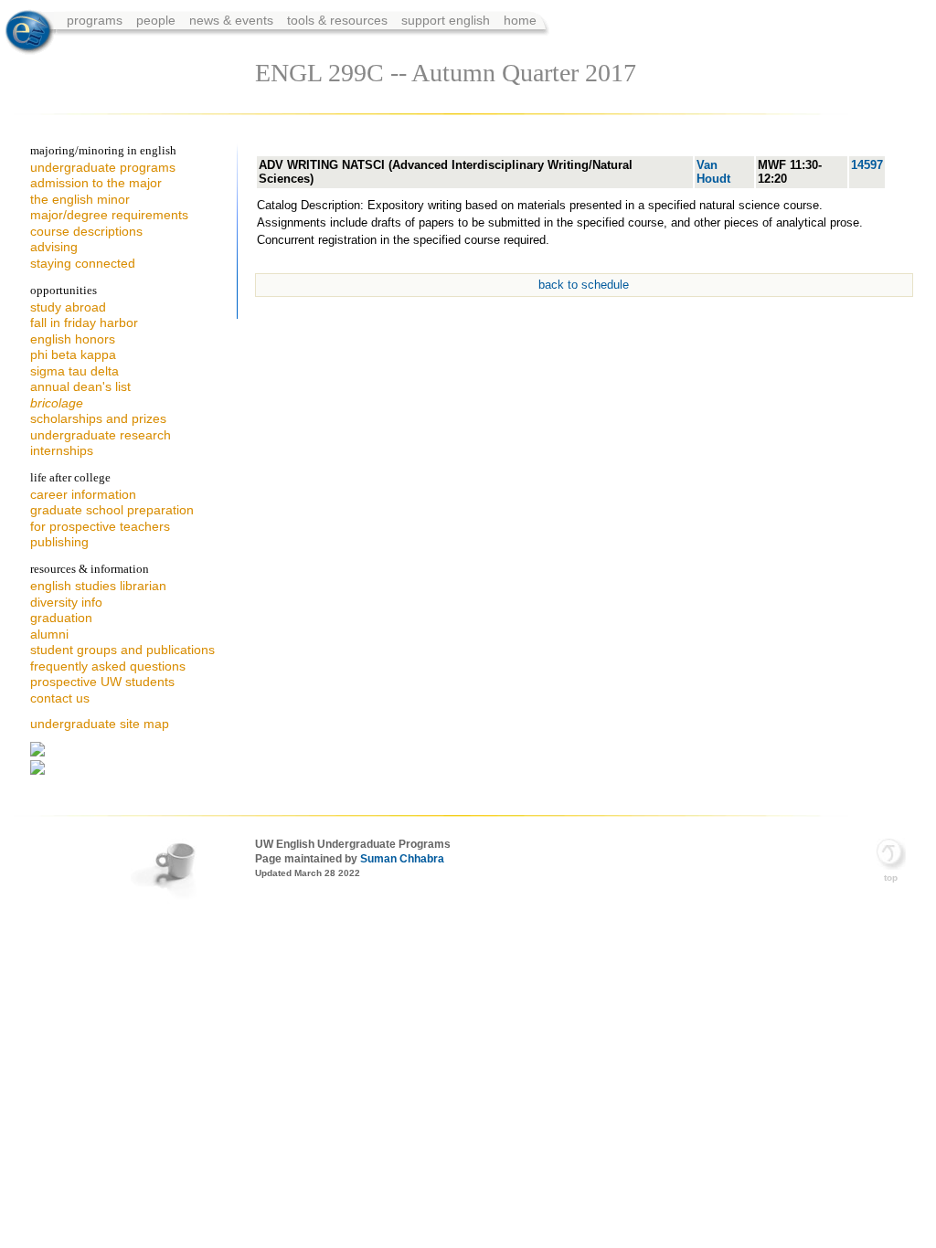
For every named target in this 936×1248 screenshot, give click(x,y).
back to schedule (583, 284)
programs (96, 20)
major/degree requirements (109, 214)
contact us (60, 698)
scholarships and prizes (98, 418)
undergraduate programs (103, 167)
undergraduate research (100, 435)
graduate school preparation (112, 509)
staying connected (82, 263)
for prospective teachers (100, 526)
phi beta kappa (73, 354)
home (520, 20)
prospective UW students (102, 681)
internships (61, 450)
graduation (61, 617)
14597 (867, 165)
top (891, 878)
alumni (49, 634)
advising (54, 246)
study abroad (68, 307)
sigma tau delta (74, 371)
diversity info (66, 602)
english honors (72, 339)
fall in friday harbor (84, 322)
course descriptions (86, 231)
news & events (233, 20)
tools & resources (339, 20)
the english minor (80, 199)
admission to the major (96, 182)
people (157, 20)
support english (445, 20)
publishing (59, 541)
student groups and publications (122, 649)
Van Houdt (713, 172)
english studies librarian (98, 585)
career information (83, 494)
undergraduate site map (99, 723)
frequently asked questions (108, 666)
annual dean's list (80, 386)
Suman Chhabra (402, 858)
